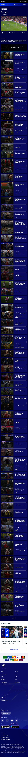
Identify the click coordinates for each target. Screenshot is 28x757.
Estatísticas (3, 685)
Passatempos (4, 682)
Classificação (4, 674)
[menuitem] (9, 4)
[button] (24, 4)
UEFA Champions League (3, 4)
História (16, 676)
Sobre (16, 679)
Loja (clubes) (17, 682)
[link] (8, 4)
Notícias (16, 674)
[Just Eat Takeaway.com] (16, 660)
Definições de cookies (5, 739)
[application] (14, 23)
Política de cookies (5, 737)
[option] (14, 47)
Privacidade (3, 732)
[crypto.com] (7, 660)
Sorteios (3, 679)
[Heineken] (5, 657)
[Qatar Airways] (21, 660)
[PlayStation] (9, 657)
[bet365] (12, 660)
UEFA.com (3, 697)
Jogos (2, 671)
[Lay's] (14, 657)
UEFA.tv (2, 676)
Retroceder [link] (5, 14)
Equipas (16, 671)
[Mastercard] (23, 657)
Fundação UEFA (4, 700)
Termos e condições (5, 735)
